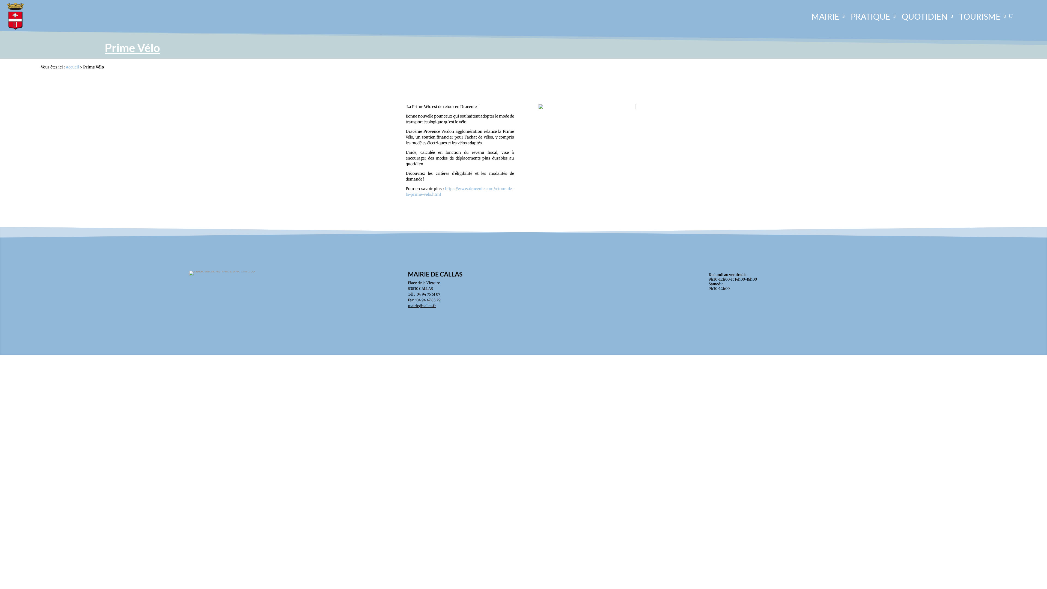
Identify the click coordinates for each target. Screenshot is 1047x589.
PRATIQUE (870, 16)
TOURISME (979, 16)
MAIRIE (825, 16)
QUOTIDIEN (924, 16)
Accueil (72, 67)
